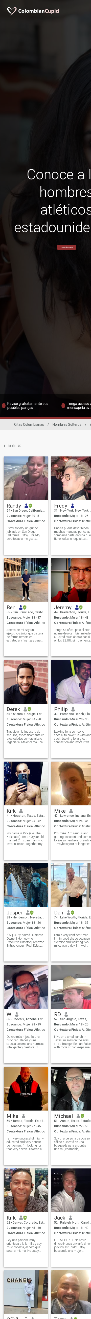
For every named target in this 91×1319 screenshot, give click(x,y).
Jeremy (63, 607)
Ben (11, 607)
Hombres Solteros (67, 424)
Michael (63, 1116)
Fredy (60, 506)
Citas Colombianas (29, 424)
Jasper (14, 913)
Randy (14, 506)
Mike (60, 811)
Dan (58, 913)
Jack (59, 1218)
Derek (13, 709)
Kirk (11, 811)
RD (57, 1014)
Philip (61, 709)
